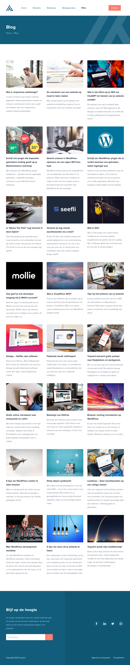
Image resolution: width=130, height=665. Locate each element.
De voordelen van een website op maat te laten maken (64, 94)
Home (24, 7)
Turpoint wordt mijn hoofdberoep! (104, 546)
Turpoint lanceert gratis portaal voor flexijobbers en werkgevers (103, 358)
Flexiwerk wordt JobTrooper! (61, 356)
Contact (115, 8)
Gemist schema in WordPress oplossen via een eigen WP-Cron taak (63, 162)
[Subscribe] (49, 637)
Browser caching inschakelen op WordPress (104, 416)
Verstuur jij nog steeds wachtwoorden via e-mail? (60, 229)
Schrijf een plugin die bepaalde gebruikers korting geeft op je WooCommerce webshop (22, 162)
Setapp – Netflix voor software (22, 356)
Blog (84, 7)
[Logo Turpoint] (9, 8)
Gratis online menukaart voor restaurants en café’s (21, 416)
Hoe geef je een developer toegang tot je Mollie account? (21, 295)
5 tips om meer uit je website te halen (63, 548)
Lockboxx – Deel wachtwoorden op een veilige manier (105, 482)
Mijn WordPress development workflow (21, 548)
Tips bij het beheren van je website (105, 293)
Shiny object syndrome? (59, 481)
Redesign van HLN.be (58, 415)
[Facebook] (96, 624)
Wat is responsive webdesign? (22, 92)
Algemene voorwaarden (101, 657)
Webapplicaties (68, 7)
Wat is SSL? (93, 228)
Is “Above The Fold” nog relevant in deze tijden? (24, 229)
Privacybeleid (118, 657)
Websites (37, 7)
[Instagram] (121, 624)
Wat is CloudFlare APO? (59, 293)
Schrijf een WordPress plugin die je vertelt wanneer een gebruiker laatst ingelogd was (105, 162)
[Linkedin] (105, 624)
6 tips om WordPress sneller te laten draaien (22, 482)
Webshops (51, 7)
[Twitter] (113, 624)
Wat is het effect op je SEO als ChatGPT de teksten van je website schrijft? (105, 95)
